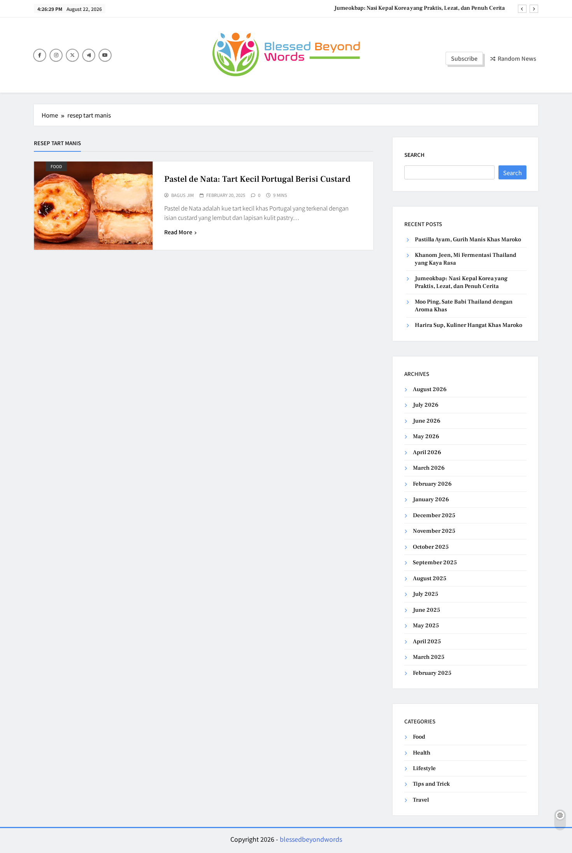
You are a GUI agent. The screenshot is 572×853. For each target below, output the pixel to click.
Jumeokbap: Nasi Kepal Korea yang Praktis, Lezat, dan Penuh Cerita (419, 8)
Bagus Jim (182, 195)
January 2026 (431, 499)
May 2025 (426, 625)
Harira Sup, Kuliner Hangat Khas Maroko (468, 325)
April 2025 (427, 641)
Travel (421, 800)
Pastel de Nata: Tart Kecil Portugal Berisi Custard (257, 179)
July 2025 (425, 594)
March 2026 (429, 468)
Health (421, 752)
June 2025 (426, 610)
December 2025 (434, 515)
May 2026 (426, 436)
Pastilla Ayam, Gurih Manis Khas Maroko (468, 239)
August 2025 (429, 578)
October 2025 (431, 547)
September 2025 (435, 562)
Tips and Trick (431, 784)
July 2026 (426, 405)
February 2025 (432, 673)
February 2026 (432, 484)
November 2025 (434, 531)
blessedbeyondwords (311, 839)
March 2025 (428, 657)
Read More (178, 232)
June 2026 (426, 421)
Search (414, 154)
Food (56, 166)
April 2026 (427, 452)
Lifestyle (424, 768)
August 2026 (430, 389)
